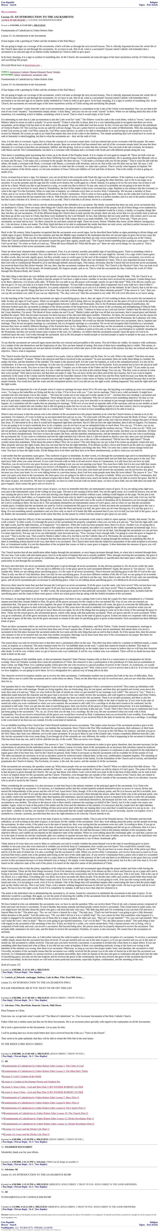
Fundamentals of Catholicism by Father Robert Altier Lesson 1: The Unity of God (43, 1066)
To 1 (31, 1000)
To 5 (31, 1187)
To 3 (31, 1142)
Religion (154, 2)
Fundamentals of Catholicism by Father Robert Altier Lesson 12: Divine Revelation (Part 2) (49, 1123)
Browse (4, 5)
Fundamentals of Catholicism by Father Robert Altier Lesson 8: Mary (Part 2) (41, 1102)
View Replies (35, 972)
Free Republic (7, 2)
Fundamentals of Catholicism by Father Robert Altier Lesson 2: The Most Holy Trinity (45, 1071)
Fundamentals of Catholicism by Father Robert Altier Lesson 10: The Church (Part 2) (46, 1113)
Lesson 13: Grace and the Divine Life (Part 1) (27, 1129)
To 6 (31, 1209)
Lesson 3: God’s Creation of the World (22, 1076)
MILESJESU (43, 970)
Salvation (40, 1162)
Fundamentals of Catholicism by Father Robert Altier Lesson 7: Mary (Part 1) (41, 1097)
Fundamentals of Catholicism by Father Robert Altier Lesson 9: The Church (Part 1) (44, 1108)
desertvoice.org (32, 65)
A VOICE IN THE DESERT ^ (14, 20)
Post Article (152, 5)
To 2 (31, 1056)
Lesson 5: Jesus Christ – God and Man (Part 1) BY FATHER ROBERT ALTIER (43, 1087)
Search (13, 5)
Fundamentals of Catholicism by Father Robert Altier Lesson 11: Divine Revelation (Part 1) (49, 1118)
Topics (142, 5)
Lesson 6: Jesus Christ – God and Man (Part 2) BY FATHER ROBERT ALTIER (43, 1092)
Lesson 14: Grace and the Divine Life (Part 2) (27, 1134)
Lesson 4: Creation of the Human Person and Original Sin (31, 1081)
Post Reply (8, 972)
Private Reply (20, 972)
